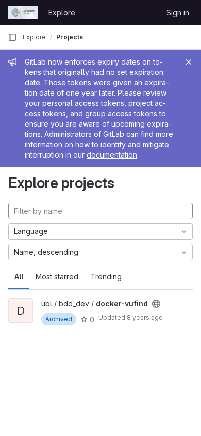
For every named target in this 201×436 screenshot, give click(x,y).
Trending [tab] (106, 276)
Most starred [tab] (57, 276)
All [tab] (18, 276)
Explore (61, 12)
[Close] (188, 62)
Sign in (177, 12)
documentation (112, 154)
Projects (69, 37)
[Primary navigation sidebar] (12, 37)
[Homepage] (23, 12)
